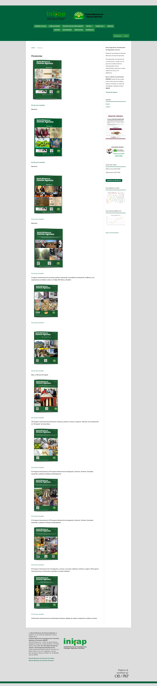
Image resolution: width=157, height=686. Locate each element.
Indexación (79, 30)
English (108, 104)
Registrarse (67, 30)
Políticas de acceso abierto (73, 26)
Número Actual (40, 26)
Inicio (33, 47)
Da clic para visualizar (38, 105)
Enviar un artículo (114, 180)
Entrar (57, 30)
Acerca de (100, 26)
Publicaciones (54, 26)
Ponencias (89, 30)
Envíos (88, 26)
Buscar (110, 26)
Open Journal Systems (112, 232)
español (108, 106)
